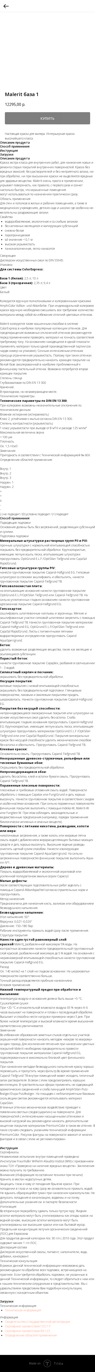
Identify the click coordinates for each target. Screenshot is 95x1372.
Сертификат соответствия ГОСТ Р (27, 1326)
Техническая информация (23, 1310)
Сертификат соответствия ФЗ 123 (27, 1331)
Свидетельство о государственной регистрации (37, 1322)
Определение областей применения (31, 1335)
